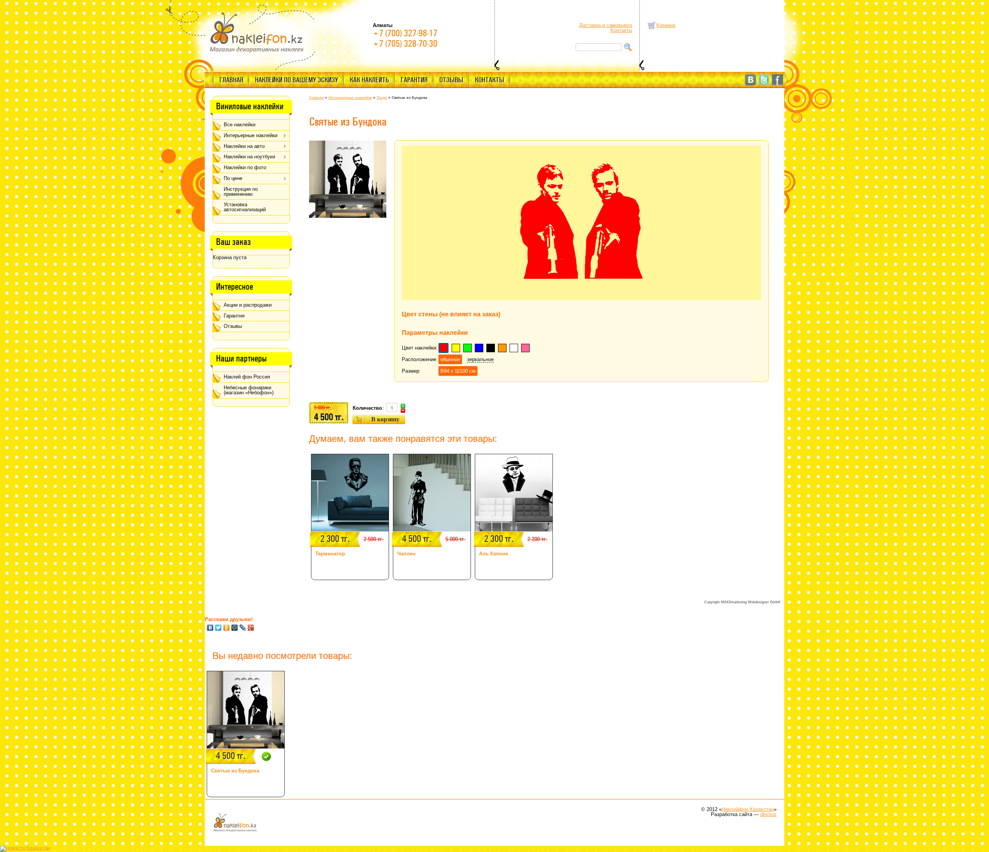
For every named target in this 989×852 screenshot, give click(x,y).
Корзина (665, 25)
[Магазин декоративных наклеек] (257, 31)
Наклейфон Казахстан (748, 809)
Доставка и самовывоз (605, 25)
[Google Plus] (251, 628)
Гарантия (414, 80)
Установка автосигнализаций (245, 207)
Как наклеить (369, 80)
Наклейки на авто (244, 146)
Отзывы (451, 80)
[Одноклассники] (227, 628)
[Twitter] (218, 628)
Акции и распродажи (248, 305)
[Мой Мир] (235, 628)
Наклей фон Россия (247, 377)
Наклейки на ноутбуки (249, 157)
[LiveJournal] (243, 628)
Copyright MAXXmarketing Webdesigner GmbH (742, 602)
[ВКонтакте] (210, 628)
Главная (231, 80)
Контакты (621, 30)
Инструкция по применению (241, 191)
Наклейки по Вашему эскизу (296, 80)
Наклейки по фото (245, 167)
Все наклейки (239, 124)
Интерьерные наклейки (250, 135)
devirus (768, 814)
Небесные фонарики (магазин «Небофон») (249, 390)
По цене (233, 178)
